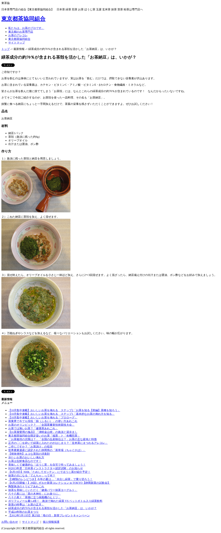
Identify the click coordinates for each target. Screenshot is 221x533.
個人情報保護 (51, 521)
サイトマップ (16, 42)
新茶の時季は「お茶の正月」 (26, 504)
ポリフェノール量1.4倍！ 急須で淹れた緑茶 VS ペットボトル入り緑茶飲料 (55, 500)
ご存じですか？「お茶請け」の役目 (30, 446)
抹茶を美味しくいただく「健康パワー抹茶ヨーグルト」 (42, 490)
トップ (5, 49)
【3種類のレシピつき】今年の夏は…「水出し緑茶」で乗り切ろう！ (50, 479)
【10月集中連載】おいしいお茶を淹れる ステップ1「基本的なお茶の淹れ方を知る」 (61, 413)
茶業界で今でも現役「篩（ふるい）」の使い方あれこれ (42, 421)
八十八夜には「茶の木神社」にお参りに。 (34, 493)
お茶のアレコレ (18, 35)
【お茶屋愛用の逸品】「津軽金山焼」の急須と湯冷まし (42, 432)
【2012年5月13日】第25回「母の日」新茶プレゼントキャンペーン (49, 515)
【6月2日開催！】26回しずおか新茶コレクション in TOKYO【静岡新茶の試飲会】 (59, 482)
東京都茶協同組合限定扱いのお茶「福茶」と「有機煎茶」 (44, 435)
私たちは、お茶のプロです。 (26, 28)
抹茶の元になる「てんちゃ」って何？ (31, 475)
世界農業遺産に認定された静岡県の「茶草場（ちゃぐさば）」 (47, 450)
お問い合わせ (9, 521)
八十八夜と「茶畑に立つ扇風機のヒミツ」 (34, 497)
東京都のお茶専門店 (20, 31)
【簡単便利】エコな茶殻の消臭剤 (29, 453)
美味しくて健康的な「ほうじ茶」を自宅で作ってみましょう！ (47, 464)
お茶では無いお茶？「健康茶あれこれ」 (33, 428)
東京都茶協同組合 (23, 19)
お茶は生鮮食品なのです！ (24, 461)
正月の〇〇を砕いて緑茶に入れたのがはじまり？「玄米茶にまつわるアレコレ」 (58, 442)
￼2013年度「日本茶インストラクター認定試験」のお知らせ (45, 468)
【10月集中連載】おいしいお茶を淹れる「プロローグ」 (42, 417)
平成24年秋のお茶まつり (23, 511)
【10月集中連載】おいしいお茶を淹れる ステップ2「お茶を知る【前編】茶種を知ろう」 (64, 410)
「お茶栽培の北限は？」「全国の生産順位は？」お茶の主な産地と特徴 (52, 439)
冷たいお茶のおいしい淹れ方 (26, 457)
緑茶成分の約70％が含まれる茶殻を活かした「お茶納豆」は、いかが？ (52, 508)
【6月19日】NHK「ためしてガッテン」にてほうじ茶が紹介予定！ (49, 471)
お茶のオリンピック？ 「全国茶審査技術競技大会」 (41, 424)
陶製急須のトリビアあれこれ (26, 486)
